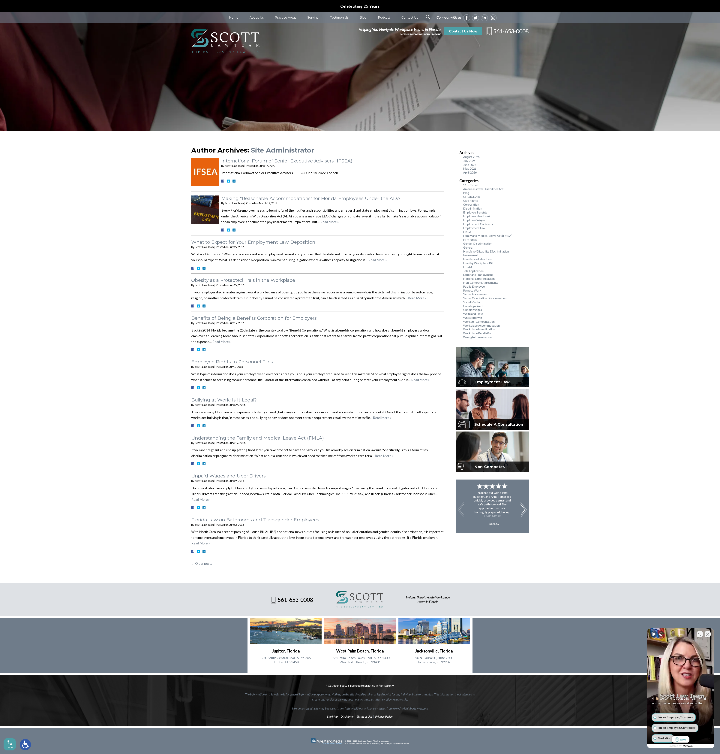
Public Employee (474, 286)
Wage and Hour (473, 313)
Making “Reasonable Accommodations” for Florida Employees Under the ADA (310, 198)
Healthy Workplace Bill (478, 263)
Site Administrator (282, 150)
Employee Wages (474, 220)
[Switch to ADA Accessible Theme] (25, 744)
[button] (523, 509)
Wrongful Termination (477, 337)
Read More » (329, 222)
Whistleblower (472, 317)
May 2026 (469, 168)
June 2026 (469, 164)
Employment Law (474, 228)
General (468, 247)
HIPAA (467, 267)
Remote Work (472, 290)
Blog (363, 17)
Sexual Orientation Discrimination (484, 298)
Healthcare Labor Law (477, 259)
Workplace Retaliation (477, 333)
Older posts (201, 563)
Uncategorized (472, 306)
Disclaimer (347, 716)
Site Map (332, 716)
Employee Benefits (475, 212)
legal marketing (373, 743)
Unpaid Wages (472, 309)
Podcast (384, 17)
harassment (470, 255)
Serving (313, 17)
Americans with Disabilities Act (483, 189)
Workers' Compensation (479, 321)
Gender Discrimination (477, 243)
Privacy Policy (384, 716)
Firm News (470, 239)
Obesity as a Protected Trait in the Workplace (243, 280)
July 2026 (469, 160)
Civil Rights (470, 200)
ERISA (467, 232)
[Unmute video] (654, 634)
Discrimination (472, 208)
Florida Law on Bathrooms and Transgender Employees (255, 519)
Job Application (473, 271)
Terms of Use (364, 716)
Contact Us (409, 17)
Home (233, 17)
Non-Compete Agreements (480, 282)
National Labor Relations (479, 278)
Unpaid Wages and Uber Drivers (228, 476)
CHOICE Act (471, 196)
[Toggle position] (700, 634)
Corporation (471, 204)
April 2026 (470, 172)
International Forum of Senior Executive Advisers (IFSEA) (286, 161)
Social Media (471, 302)
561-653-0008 (511, 31)
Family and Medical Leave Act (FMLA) (487, 235)
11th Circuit (470, 185)
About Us (257, 17)
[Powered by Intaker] (688, 746)
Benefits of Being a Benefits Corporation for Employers (254, 318)
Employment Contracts (478, 224)
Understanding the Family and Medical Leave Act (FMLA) (257, 438)
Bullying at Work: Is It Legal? (224, 400)
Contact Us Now (463, 31)
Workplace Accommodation (481, 325)
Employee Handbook (476, 216)
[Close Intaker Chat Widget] (708, 634)
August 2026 (471, 157)
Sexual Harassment (475, 294)
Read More (492, 516)
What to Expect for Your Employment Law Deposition (253, 242)
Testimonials (339, 17)
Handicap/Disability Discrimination (486, 251)
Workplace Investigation (479, 329)
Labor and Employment (478, 274)
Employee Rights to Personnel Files (232, 362)
